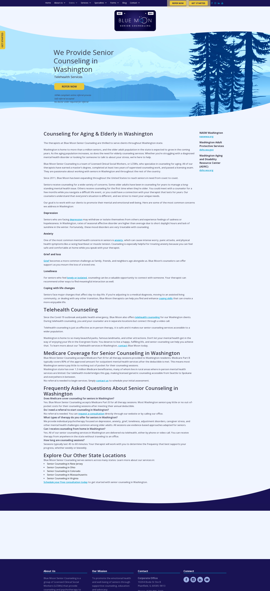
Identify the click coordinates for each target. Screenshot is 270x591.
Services (84, 2)
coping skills (166, 298)
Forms (113, 2)
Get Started (198, 3)
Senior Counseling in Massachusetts (67, 474)
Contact (133, 2)
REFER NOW (69, 86)
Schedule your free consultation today (66, 482)
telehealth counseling (147, 317)
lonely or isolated (77, 277)
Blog (124, 2)
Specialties (99, 2)
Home (48, 2)
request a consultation (91, 413)
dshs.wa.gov (206, 149)
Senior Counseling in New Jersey (65, 463)
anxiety (118, 240)
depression (76, 219)
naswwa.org (206, 136)
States (72, 2)
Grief (46, 260)
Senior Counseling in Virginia (62, 478)
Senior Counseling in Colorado (63, 471)
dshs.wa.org (206, 170)
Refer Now (178, 3)
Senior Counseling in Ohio (61, 467)
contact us (102, 380)
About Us (58, 2)
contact (122, 345)
